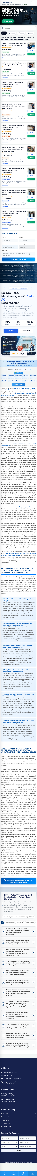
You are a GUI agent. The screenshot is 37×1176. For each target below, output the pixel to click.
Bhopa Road (4, 378)
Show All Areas (18, 384)
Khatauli (4, 380)
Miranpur (18, 380)
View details (5, 57)
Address (4, 250)
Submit (18, 1151)
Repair (22, 33)
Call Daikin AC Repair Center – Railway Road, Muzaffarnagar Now (19, 881)
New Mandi (11, 375)
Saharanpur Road (25, 378)
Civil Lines (4, 375)
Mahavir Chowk (33, 375)
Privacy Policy (7, 1126)
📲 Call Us (24, 4)
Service (13, 33)
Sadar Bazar (25, 375)
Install (31, 33)
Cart (32, 50)
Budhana (26, 380)
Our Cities (6, 1114)
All (4, 33)
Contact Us (6, 1123)
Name (4, 237)
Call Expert (26, 331)
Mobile (21, 237)
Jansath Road (18, 378)
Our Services (7, 1117)
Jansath (11, 380)
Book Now (11, 331)
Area (3, 244)
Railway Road (33, 378)
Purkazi (33, 380)
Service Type (22, 244)
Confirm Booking (18, 259)
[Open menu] (33, 3)
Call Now (9, 21)
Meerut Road (11, 378)
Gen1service (7, 3)
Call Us (32, 53)
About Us (6, 1120)
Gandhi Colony (18, 375)
